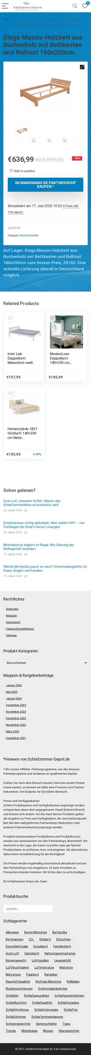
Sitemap (11, 635)
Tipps (66, 1024)
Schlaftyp (71, 1009)
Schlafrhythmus (17, 1009)
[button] (82, 67)
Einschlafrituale (17, 946)
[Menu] (5, 6)
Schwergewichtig (18, 1024)
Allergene (12, 932)
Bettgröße (59, 932)
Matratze (66, 967)
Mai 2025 (11, 692)
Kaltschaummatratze (60, 953)
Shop (17, 19)
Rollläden (73, 981)
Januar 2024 (14, 698)
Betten (31, 19)
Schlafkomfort (16, 1002)
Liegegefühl (62, 960)
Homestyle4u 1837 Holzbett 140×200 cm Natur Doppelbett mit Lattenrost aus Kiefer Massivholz (22, 440)
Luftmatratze (44, 967)
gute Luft (12, 953)
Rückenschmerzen (19, 988)
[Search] (75, 6)
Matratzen (13, 974)
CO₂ (31, 939)
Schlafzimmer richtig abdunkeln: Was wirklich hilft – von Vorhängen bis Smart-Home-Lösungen (44, 525)
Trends (11, 1031)
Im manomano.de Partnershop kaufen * (45, 185)
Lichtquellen (40, 960)
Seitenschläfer (46, 1024)
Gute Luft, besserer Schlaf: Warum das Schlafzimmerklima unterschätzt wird (32, 503)
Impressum (13, 622)
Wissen (48, 1031)
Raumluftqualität (18, 981)
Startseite (12, 609)
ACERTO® (14, 228)
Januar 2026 (14, 685)
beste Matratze (35, 932)
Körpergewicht (16, 960)
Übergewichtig (69, 1031)
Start (6, 19)
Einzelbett (40, 946)
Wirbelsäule (29, 1031)
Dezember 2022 (16, 718)
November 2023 (16, 711)
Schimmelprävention (53, 988)
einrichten (63, 939)
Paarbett (32, 974)
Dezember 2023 (16, 705)
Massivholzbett (51, 19)
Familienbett (62, 946)
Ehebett (45, 939)
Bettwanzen (14, 939)
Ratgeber (51, 974)
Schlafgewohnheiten (69, 995)
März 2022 (12, 731)
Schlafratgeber (68, 1002)
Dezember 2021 (16, 738)
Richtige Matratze (48, 981)
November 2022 (16, 724)
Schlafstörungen (46, 1009)
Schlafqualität (42, 1002)
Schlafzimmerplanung (47, 1016)
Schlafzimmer (16, 1016)
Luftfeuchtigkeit (17, 967)
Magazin (11, 615)
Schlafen (12, 995)
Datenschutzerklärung (20, 628)
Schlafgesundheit (36, 995)
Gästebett (32, 953)
